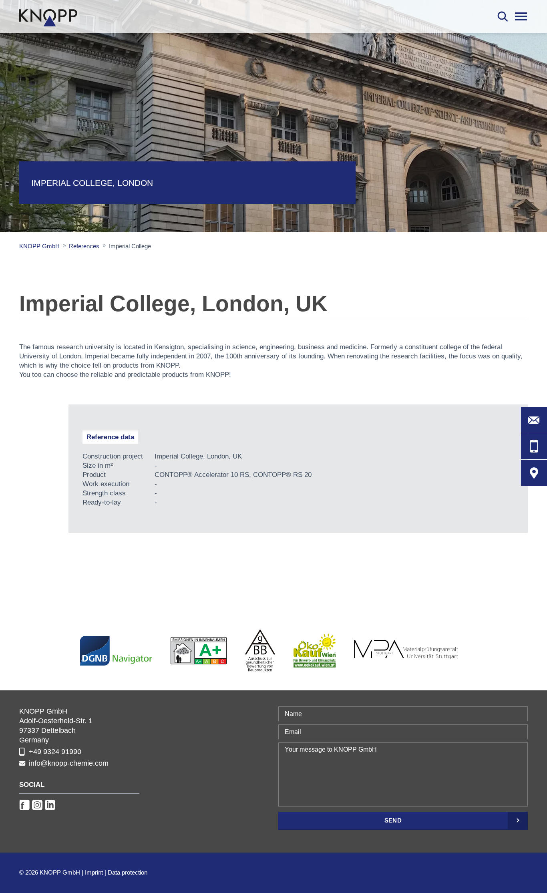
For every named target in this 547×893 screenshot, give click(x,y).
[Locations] (534, 473)
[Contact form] (534, 420)
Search (503, 16)
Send (393, 820)
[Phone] (534, 446)
